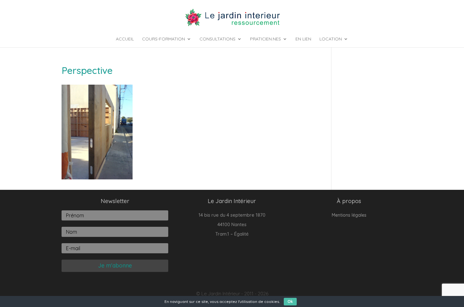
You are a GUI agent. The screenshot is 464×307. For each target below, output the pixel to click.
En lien (303, 39)
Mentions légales (349, 215)
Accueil (125, 39)
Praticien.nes (265, 39)
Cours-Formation (163, 39)
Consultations (217, 39)
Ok (290, 301)
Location (330, 39)
